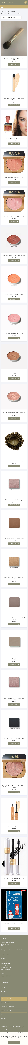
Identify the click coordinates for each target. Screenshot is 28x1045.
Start (2, 11)
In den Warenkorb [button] (13, 64)
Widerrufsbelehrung (6, 1010)
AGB (2, 1014)
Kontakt (3, 995)
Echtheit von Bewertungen (7, 1006)
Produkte (7, 11)
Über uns (3, 991)
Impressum (4, 1018)
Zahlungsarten (4, 982)
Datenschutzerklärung (6, 1002)
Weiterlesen (13, 221)
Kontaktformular (5, 954)
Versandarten (4, 981)
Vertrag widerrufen (7, 999)
